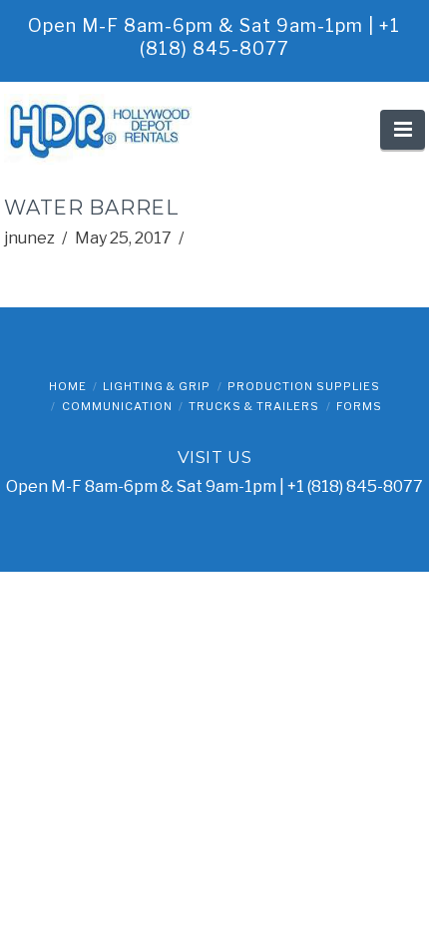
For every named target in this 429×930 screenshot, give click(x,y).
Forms (359, 406)
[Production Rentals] (104, 129)
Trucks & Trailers (254, 406)
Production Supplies (303, 386)
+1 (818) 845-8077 (355, 486)
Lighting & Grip (157, 386)
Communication (117, 406)
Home (68, 386)
